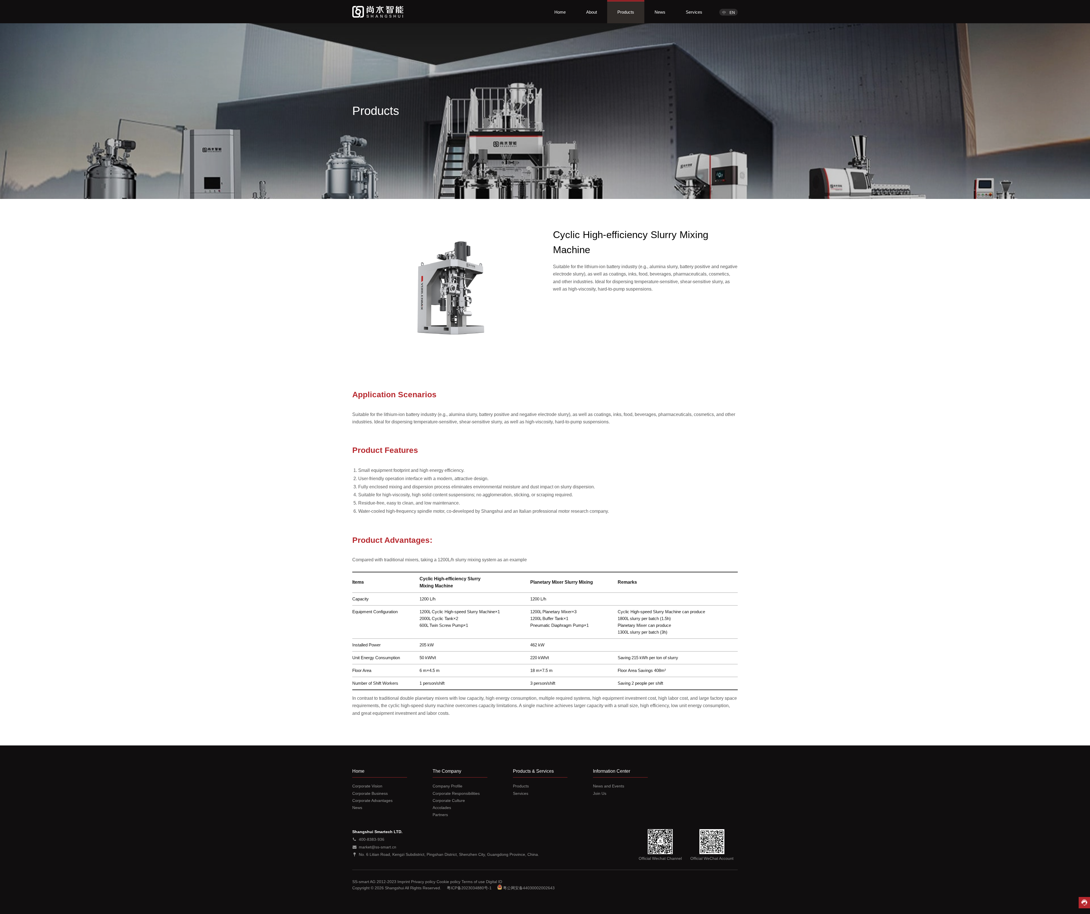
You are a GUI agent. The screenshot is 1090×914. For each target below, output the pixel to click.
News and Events (608, 786)
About (591, 12)
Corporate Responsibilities (456, 793)
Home (560, 12)
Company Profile (447, 786)
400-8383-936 (371, 839)
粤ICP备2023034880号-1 (469, 888)
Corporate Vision (367, 786)
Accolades (442, 807)
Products (625, 12)
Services (694, 12)
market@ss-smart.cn (377, 847)
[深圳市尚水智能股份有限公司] (377, 12)
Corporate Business (370, 793)
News (660, 12)
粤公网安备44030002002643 (529, 888)
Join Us (599, 793)
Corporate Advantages (372, 800)
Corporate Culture (449, 800)
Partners (440, 814)
